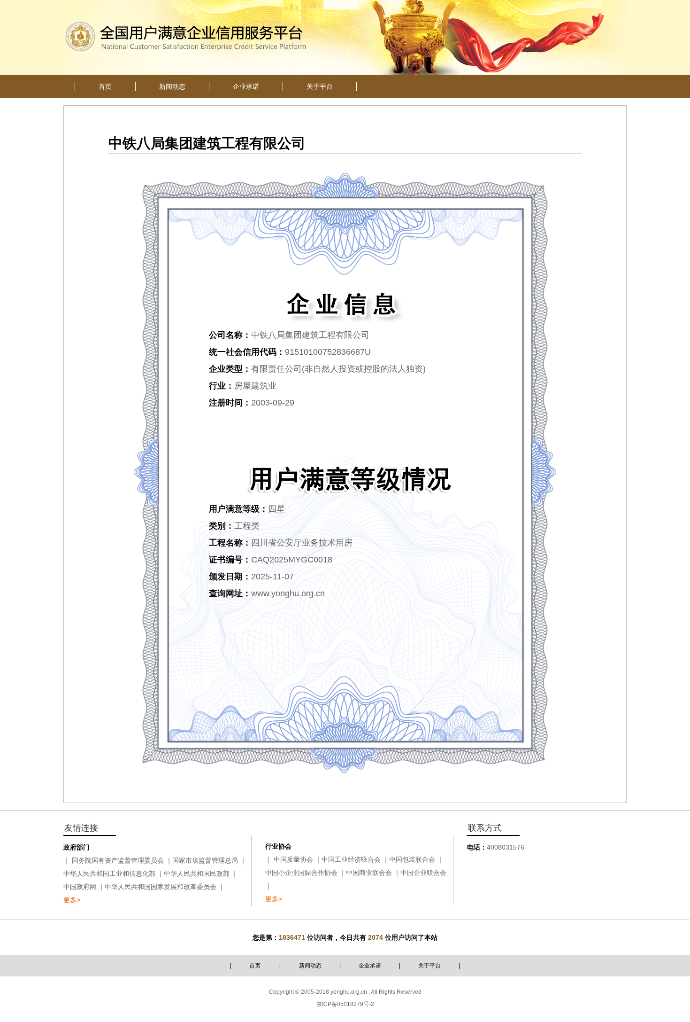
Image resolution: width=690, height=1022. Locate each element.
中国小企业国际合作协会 (301, 872)
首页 (255, 965)
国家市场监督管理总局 (205, 860)
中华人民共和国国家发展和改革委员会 (160, 886)
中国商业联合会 (369, 872)
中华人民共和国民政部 (197, 873)
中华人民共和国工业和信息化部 (109, 873)
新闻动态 (310, 965)
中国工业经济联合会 (351, 859)
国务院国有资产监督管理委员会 (118, 860)
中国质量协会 (293, 859)
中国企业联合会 (423, 872)
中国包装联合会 (412, 859)
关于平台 (429, 965)
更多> (71, 900)
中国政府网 (79, 886)
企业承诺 (370, 965)
